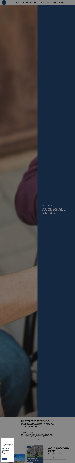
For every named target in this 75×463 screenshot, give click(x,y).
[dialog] (37, 231)
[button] (7, 448)
